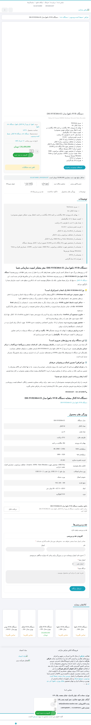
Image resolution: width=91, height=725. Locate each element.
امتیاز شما (81, 560)
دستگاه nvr (64, 17)
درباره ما (53, 2)
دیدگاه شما (81, 568)
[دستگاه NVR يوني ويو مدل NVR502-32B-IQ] (10, 617)
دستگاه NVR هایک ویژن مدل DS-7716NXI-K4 (28, 628)
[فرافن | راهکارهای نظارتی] (83, 10)
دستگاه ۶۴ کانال (82, 280)
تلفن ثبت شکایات (28, 167)
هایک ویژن (60, 681)
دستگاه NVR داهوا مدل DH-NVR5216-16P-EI (80, 628)
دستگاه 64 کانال (16, 134)
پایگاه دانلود (39, 2)
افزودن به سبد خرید (20, 155)
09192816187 (50, 6)
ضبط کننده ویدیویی (76, 17)
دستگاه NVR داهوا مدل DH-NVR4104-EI (63, 628)
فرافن (86, 17)
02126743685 (34, 177)
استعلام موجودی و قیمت (74, 167)
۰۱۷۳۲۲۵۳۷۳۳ (65, 708)
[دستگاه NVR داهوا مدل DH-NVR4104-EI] (63, 617)
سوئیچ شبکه (78, 679)
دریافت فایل (13, 509)
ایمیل (43, 545)
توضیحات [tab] (82, 192)
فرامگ (47, 2)
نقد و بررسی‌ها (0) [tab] (37, 192)
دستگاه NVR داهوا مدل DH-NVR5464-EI (73, 402)
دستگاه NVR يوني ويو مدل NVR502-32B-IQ (10, 628)
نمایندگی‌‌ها (30, 2)
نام (84, 545)
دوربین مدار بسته (64, 676)
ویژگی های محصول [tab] (68, 192)
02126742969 (38, 6)
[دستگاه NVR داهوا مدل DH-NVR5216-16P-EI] (80, 617)
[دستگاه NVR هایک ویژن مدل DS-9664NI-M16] (45, 617)
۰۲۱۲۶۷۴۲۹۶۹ (76, 708)
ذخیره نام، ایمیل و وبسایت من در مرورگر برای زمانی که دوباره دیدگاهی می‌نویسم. (56, 555)
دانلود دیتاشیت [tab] (52, 191)
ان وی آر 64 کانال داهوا (22, 124)
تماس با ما (60, 2)
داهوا (32, 124)
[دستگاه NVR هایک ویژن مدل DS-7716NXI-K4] (28, 617)
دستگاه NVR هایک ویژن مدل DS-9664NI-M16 (45, 628)
